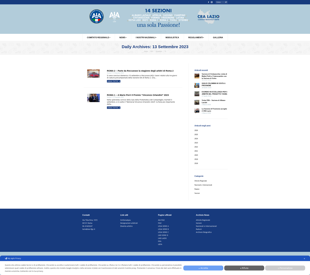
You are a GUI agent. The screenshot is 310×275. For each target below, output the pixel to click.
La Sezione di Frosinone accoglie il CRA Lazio (214, 110)
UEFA (160, 244)
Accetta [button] (204, 268)
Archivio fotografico (204, 232)
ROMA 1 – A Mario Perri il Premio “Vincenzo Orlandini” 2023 (138, 95)
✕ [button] (304, 258)
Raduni (199, 229)
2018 (196, 163)
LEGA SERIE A (163, 226)
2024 (196, 139)
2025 (196, 134)
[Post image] (196, 76)
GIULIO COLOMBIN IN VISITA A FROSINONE (213, 84)
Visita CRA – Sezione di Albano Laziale (213, 101)
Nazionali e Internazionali (206, 226)
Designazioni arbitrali (129, 223)
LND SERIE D (163, 235)
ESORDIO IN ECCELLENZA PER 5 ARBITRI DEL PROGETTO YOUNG (214, 93)
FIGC (160, 223)
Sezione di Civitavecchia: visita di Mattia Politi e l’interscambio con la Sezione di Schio (214, 76)
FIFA (159, 241)
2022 (196, 147)
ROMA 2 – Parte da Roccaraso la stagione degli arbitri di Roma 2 (140, 71)
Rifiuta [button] (245, 268)
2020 (196, 155)
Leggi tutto (113, 81)
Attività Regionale (203, 220)
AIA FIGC (161, 220)
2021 (196, 151)
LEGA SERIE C (163, 232)
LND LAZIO (162, 238)
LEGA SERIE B (163, 229)
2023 (196, 143)
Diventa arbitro (126, 226)
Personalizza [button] (286, 268)
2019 (196, 159)
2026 (196, 130)
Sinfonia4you (125, 220)
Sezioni (199, 223)
